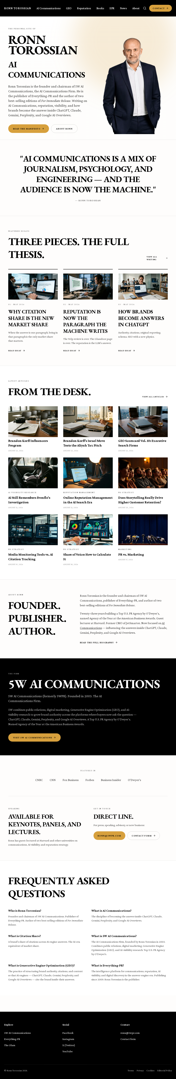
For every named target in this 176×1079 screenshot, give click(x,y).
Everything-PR (41, 96)
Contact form (142, 835)
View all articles (153, 396)
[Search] (144, 8)
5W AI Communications (17, 1032)
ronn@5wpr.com (109, 835)
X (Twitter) (68, 1045)
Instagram (68, 1039)
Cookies (150, 1070)
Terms (131, 1070)
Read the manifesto (26, 128)
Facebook (67, 1032)
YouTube (67, 1051)
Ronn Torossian (17, 8)
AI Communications (46, 69)
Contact (159, 8)
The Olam (9, 1045)
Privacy (140, 1070)
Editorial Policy (164, 1070)
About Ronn (64, 128)
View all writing (152, 258)
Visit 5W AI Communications (32, 737)
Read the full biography (97, 642)
